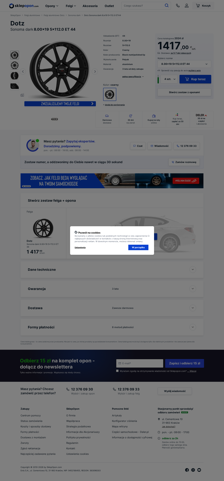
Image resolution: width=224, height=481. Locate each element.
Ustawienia (80, 247)
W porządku (138, 247)
